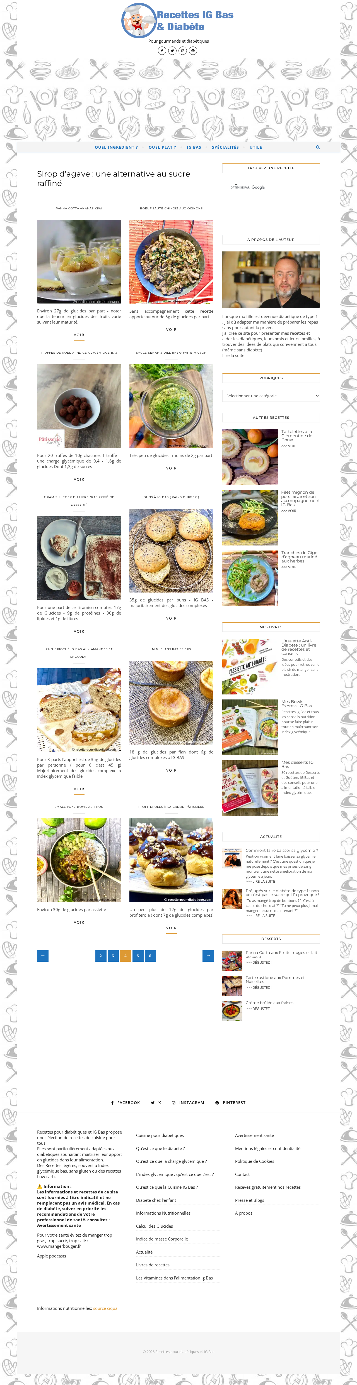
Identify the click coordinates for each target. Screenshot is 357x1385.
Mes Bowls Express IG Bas (296, 703)
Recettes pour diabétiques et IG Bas (71, 1132)
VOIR (79, 334)
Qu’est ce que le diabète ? (160, 1148)
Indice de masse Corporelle (162, 1239)
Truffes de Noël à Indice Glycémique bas (78, 352)
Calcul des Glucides (154, 1226)
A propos (243, 1213)
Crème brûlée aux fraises (269, 1002)
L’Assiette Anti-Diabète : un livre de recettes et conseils (298, 647)
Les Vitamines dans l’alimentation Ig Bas (174, 1278)
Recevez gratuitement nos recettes (268, 1187)
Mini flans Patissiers (171, 649)
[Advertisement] (178, 100)
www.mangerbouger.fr (59, 1246)
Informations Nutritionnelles (163, 1213)
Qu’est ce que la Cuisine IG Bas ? (167, 1187)
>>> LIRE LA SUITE (260, 881)
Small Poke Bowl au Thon (79, 807)
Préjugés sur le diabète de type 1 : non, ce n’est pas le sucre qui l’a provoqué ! (283, 892)
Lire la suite (233, 355)
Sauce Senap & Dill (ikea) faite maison (171, 352)
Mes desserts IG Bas (297, 764)
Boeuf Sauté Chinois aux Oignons (171, 208)
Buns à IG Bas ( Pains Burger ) (171, 497)
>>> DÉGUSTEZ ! (258, 962)
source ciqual (106, 1308)
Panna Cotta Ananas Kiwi (79, 208)
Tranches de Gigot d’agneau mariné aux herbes (300, 557)
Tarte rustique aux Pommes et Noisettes (275, 979)
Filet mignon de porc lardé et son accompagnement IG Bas (300, 498)
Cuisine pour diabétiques (160, 1135)
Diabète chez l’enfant (156, 1200)
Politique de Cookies (254, 1161)
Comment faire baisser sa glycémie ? (282, 850)
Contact (242, 1174)
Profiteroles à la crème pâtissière (171, 807)
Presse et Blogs (249, 1200)
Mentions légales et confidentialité (267, 1148)
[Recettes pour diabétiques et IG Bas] (178, 29)
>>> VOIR (288, 445)
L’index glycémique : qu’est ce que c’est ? (175, 1174)
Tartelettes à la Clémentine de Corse (296, 435)
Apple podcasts (51, 1256)
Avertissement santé (59, 1225)
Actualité (144, 1252)
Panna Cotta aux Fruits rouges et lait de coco (281, 954)
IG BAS (194, 147)
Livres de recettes (153, 1264)
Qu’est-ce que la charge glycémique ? (171, 1161)
